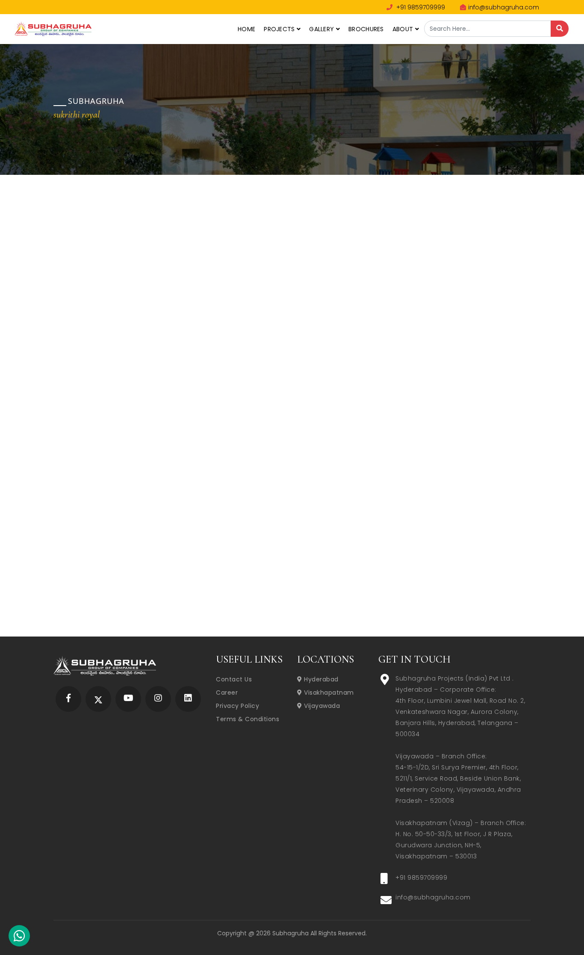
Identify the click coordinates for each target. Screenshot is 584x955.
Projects (280, 29)
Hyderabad (320, 679)
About (403, 29)
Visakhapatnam (328, 692)
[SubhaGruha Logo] (53, 28)
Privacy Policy (237, 706)
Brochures (366, 29)
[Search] (560, 29)
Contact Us (234, 679)
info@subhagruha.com (503, 7)
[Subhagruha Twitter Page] (98, 699)
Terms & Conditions (247, 719)
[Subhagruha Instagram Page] (158, 699)
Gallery (322, 29)
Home (246, 29)
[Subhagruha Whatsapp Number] (19, 937)
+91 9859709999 (420, 7)
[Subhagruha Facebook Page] (68, 699)
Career (227, 692)
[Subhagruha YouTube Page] (128, 699)
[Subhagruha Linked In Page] (188, 699)
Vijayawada (321, 706)
